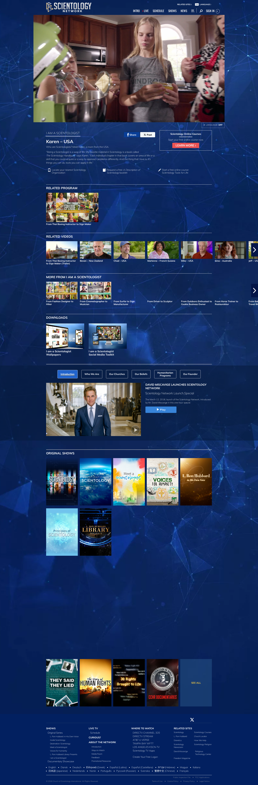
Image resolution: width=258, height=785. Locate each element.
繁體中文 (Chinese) (165, 770)
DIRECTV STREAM (143, 736)
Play (163, 409)
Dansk (64, 767)
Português (106, 770)
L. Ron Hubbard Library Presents (63, 754)
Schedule (95, 732)
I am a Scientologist (58, 758)
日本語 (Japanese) (58, 770)
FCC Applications (202, 777)
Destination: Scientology (60, 743)
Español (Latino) (118, 767)
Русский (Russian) (126, 770)
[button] (3, 250)
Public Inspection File (181, 777)
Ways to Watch (98, 750)
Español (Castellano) (142, 767)
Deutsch (76, 767)
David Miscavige (181, 751)
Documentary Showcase (61, 761)
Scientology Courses (202, 732)
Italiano (196, 767)
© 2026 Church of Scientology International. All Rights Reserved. (72, 781)
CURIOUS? (95, 737)
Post (149, 134)
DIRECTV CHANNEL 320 (146, 732)
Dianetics (178, 740)
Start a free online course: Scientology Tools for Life (175, 171)
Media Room (97, 754)
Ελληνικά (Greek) (95, 767)
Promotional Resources (101, 761)
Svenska (145, 770)
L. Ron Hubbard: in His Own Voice (64, 736)
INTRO (136, 10)
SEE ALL (196, 682)
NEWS (184, 10)
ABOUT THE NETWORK (102, 742)
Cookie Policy (172, 781)
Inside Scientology (57, 740)
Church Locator (200, 736)
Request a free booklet (123, 171)
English (52, 767)
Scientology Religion (203, 744)
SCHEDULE (158, 10)
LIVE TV (93, 728)
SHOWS (172, 10)
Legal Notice (204, 781)
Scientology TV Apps (144, 750)
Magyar (184, 767)
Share (133, 134)
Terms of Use (157, 781)
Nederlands (79, 770)
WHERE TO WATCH (142, 728)
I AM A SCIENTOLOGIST (63, 133)
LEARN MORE (185, 145)
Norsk (93, 770)
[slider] (135, 119)
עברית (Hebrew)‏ (166, 767)
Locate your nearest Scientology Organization (69, 171)
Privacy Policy (189, 781)
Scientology (179, 732)
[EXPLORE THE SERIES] (62, 481)
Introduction (96, 746)
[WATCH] (62, 532)
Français (184, 770)
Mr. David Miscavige (157, 402)
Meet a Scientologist (58, 747)
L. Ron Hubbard (180, 736)
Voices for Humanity (58, 751)
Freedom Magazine (182, 758)
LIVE (146, 10)
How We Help (200, 740)
